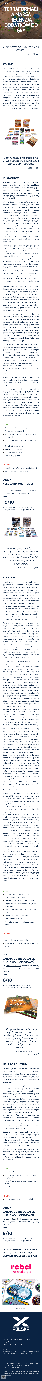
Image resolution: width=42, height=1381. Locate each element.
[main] (21, 19)
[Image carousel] (21, 1294)
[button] (2, 2)
